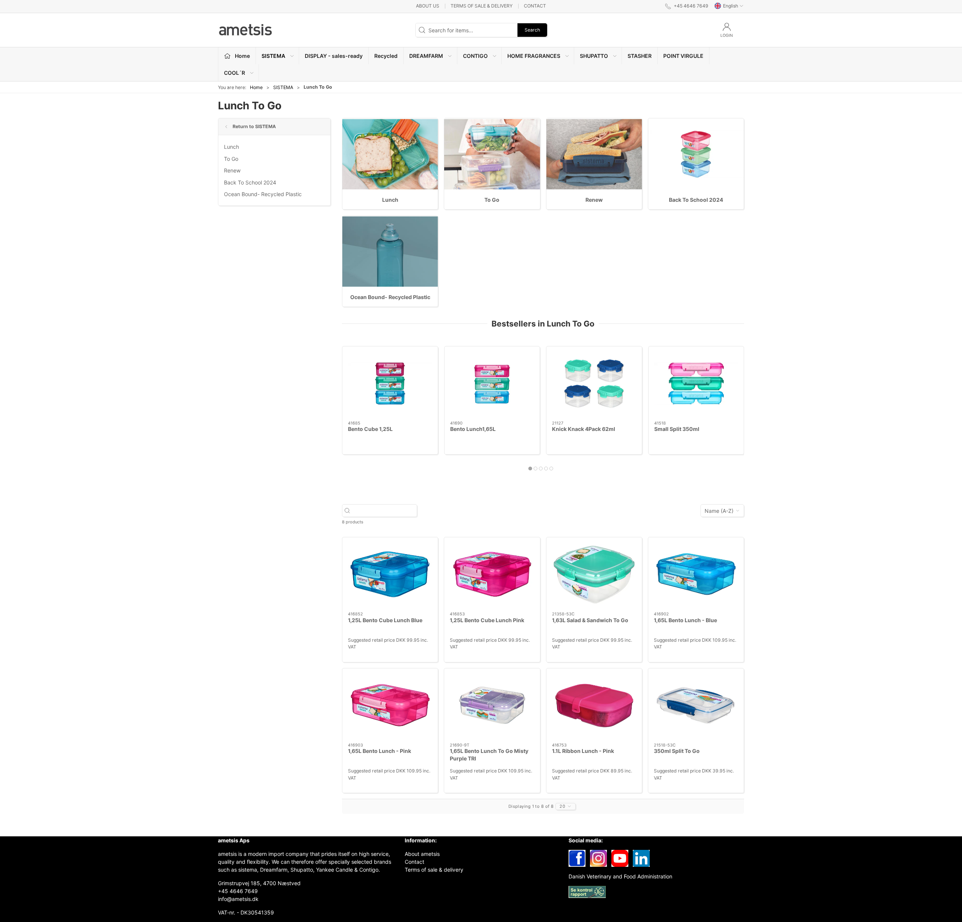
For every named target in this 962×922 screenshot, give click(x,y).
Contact (535, 6)
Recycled (386, 56)
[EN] (246, 30)
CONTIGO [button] (475, 56)
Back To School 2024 (250, 182)
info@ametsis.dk (238, 899)
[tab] (530, 468)
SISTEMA (283, 87)
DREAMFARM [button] (426, 56)
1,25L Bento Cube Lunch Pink (487, 620)
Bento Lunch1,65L (473, 429)
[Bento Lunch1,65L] (492, 383)
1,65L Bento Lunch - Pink (379, 751)
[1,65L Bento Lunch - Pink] (390, 705)
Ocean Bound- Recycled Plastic (263, 194)
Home (256, 87)
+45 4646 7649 (238, 891)
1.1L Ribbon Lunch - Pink (583, 751)
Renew (232, 170)
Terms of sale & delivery (482, 6)
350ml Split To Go (677, 751)
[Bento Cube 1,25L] (390, 383)
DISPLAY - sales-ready (334, 56)
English (730, 6)
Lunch (231, 147)
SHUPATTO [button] (594, 56)
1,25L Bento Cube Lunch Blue (385, 620)
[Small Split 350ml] (696, 383)
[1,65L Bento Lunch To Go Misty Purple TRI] (492, 705)
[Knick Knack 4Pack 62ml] (594, 383)
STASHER (640, 56)
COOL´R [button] (234, 73)
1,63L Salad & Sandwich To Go (590, 620)
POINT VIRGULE (683, 56)
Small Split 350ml (676, 429)
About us (427, 6)
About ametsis (422, 854)
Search (532, 30)
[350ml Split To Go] (696, 705)
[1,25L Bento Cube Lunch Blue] (390, 574)
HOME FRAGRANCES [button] (533, 56)
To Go (231, 159)
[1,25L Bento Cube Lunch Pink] (492, 574)
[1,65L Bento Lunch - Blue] (696, 574)
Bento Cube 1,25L (370, 429)
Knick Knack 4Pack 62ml (583, 429)
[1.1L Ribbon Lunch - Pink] (594, 705)
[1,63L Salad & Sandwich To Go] (594, 574)
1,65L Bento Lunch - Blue (685, 620)
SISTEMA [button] (273, 56)
